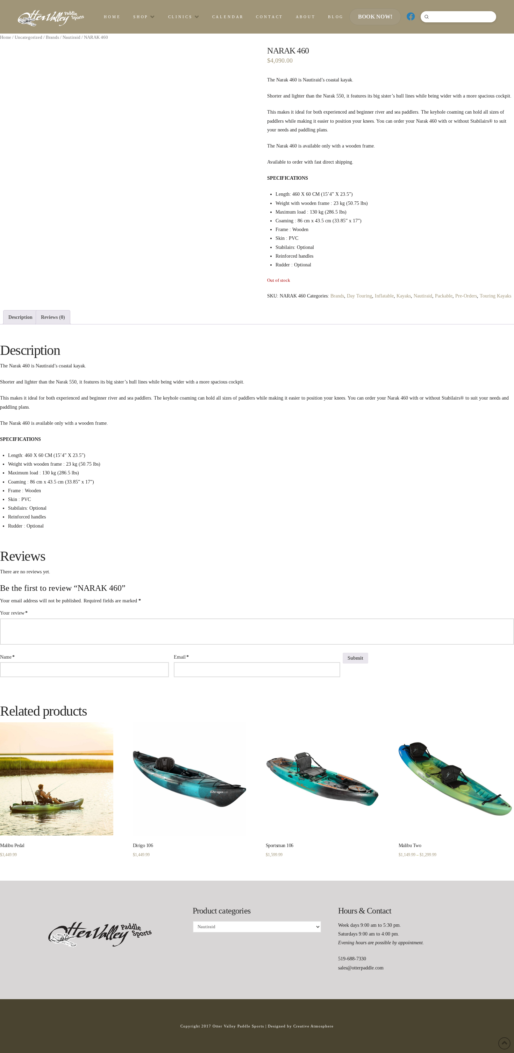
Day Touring (359, 296)
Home (5, 37)
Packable (443, 296)
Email (181, 657)
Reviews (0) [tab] (53, 317)
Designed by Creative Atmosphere (301, 1026)
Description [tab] (20, 317)
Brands (52, 37)
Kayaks (404, 296)
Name (7, 657)
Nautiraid (71, 37)
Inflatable (384, 296)
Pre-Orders (466, 296)
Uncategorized (28, 37)
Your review (14, 613)
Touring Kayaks (495, 296)
